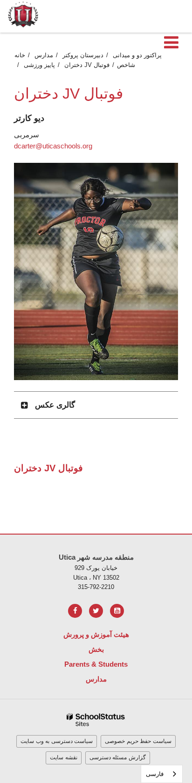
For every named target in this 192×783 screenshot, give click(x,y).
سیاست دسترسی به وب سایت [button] (57, 741)
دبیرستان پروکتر (82, 55)
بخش (96, 649)
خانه (19, 55)
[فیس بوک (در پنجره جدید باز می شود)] (75, 611)
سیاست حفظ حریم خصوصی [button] (138, 741)
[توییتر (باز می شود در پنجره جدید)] (96, 611)
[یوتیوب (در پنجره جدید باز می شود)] (117, 611)
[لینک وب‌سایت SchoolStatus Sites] (96, 720)
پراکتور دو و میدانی (137, 55)
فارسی (155, 774)
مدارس (43, 55)
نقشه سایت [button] (63, 757)
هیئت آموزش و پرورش (96, 634)
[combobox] (162, 774)
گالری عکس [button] (55, 405)
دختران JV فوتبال (87, 64)
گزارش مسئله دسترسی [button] (117, 757)
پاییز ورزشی (39, 64)
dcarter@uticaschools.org (53, 146)
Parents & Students (96, 664)
